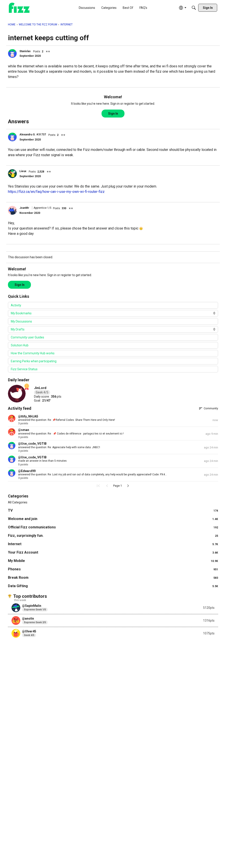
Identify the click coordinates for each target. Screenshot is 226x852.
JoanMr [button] (24, 207)
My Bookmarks (113, 313)
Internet (113, 544)
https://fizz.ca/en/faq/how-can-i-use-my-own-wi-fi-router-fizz (56, 192)
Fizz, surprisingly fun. (113, 535)
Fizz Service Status (24, 369)
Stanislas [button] (25, 51)
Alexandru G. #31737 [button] (32, 134)
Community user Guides (27, 337)
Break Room (113, 577)
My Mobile (113, 561)
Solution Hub (19, 345)
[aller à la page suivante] (128, 485)
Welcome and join (113, 519)
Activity (16, 305)
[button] (12, 53)
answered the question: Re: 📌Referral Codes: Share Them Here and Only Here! (66, 419)
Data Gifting (113, 586)
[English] (19, 8)
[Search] (194, 8)
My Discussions (21, 321)
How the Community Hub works (33, 353)
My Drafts (113, 329)
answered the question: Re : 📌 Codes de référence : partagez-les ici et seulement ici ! (71, 433)
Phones (113, 569)
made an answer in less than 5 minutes (42, 460)
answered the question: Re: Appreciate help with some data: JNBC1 (59, 447)
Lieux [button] (22, 171)
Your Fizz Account (113, 552)
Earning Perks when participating (33, 361)
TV (113, 510)
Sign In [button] (113, 113)
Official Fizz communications (113, 527)
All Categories (17, 502)
